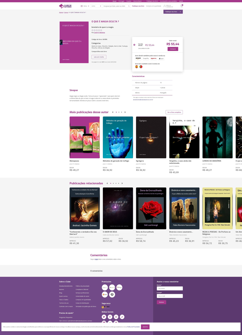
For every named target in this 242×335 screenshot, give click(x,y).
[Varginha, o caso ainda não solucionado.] (184, 137)
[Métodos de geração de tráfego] (118, 137)
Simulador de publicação (86, 306)
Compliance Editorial (82, 289)
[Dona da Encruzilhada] (151, 208)
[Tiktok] (122, 317)
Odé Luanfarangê (141, 235)
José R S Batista (99, 32)
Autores (61, 289)
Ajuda (181, 1)
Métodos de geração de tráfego (116, 161)
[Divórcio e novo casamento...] (184, 208)
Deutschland (137, 1)
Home (61, 12)
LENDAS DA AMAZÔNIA (211, 161)
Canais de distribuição (82, 303)
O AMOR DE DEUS (110, 232)
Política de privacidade (82, 286)
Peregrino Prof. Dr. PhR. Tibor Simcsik (214, 237)
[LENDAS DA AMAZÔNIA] (217, 137)
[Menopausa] (85, 137)
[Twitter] (104, 317)
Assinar (161, 302)
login (96, 259)
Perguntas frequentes (65, 317)
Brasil (114, 1)
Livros (66, 12)
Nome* (159, 285)
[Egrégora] (151, 137)
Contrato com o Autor (66, 306)
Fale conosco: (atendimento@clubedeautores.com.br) (75, 321)
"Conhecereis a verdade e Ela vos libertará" (83, 233)
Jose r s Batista (107, 164)
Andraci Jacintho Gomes (77, 237)
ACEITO (145, 327)
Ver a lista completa (174, 112)
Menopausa (74, 161)
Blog (60, 293)
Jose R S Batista (74, 164)
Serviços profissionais (82, 293)
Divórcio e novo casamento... (181, 232)
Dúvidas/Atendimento (66, 286)
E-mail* (159, 292)
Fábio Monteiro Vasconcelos (178, 235)
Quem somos (63, 296)
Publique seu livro (152, 1)
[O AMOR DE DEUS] (118, 208)
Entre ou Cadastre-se (169, 6)
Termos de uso (64, 303)
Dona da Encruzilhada (145, 232)
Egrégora (140, 161)
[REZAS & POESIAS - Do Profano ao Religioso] (217, 208)
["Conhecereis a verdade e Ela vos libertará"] (85, 208)
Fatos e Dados (63, 300)
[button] (113, 112)
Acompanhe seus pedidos (168, 1)
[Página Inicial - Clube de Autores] (65, 6)
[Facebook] (110, 317)
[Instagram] (116, 317)
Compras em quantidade (153, 6)
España (128, 1)
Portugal (121, 1)
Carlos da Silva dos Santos (111, 235)
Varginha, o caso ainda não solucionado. (180, 162)
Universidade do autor (82, 296)
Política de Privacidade (133, 327)
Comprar (173, 49)
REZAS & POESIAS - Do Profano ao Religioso (216, 233)
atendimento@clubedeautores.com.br (143, 99)
